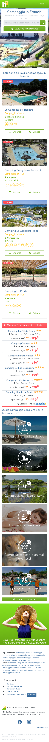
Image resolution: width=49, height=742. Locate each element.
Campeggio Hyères (9, 668)
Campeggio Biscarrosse (11, 673)
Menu (41, 3)
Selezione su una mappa (26, 29)
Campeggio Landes (14, 658)
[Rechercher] (42, 22)
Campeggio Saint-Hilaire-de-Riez (27, 665)
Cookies (31, 695)
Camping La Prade (16, 291)
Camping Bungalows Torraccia (23, 170)
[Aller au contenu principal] (24, 62)
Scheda (36, 132)
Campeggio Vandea (9, 660)
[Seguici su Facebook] (20, 722)
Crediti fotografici (13, 691)
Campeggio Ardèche (24, 653)
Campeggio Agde (37, 670)
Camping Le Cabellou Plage (21, 230)
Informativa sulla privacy (16, 694)
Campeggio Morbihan (30, 658)
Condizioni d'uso (13, 689)
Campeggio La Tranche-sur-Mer (30, 668)
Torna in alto (41, 728)
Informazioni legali (14, 686)
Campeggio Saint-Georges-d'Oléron (16, 670)
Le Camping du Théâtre (19, 109)
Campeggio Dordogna (26, 655)
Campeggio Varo (24, 660)
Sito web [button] (16, 132)
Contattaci (11, 684)
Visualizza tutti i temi (25, 599)
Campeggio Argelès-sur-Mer (19, 663)
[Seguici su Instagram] (29, 722)
